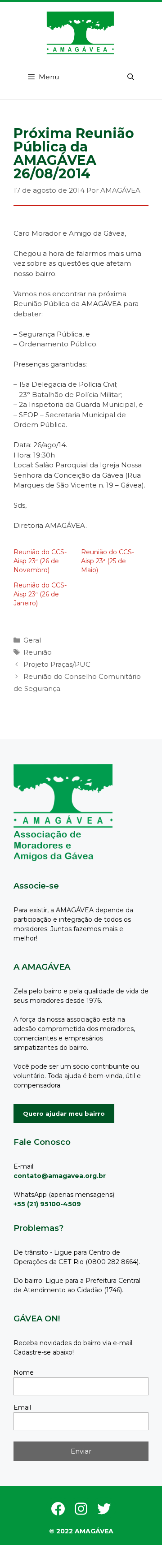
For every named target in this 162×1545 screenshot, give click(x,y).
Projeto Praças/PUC (56, 664)
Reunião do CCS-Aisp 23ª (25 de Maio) (107, 561)
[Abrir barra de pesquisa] (130, 77)
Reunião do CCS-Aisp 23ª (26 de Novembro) (40, 561)
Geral (32, 640)
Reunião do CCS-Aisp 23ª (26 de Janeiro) (40, 594)
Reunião (37, 652)
